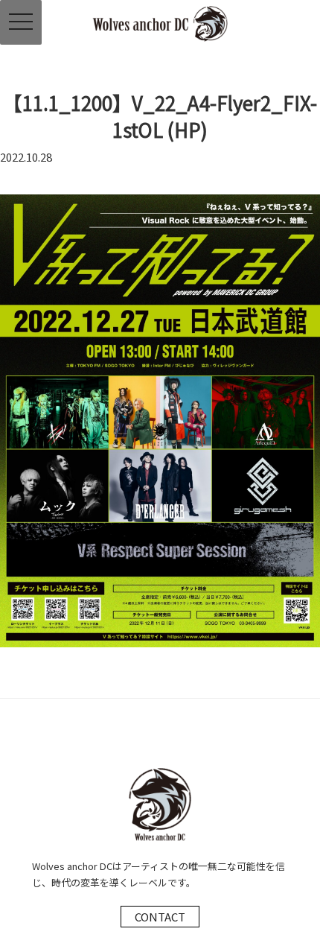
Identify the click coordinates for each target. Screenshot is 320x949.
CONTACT (160, 916)
